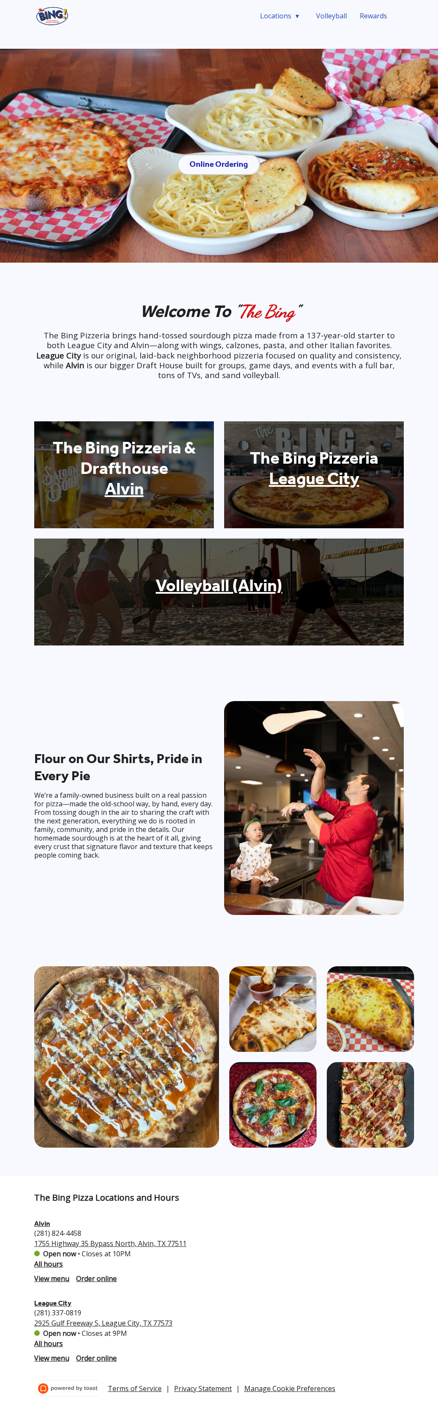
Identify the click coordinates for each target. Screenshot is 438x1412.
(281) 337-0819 (57, 1312)
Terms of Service (135, 1388)
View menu (51, 1278)
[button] (282, 15)
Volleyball (331, 16)
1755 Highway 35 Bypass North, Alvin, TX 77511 (110, 1243)
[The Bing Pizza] (52, 16)
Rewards (373, 16)
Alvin (42, 1224)
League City (52, 1303)
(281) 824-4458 (57, 1233)
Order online (96, 1278)
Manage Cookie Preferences (289, 1388)
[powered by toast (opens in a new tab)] (69, 1388)
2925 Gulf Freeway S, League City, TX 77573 (103, 1323)
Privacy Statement (203, 1388)
